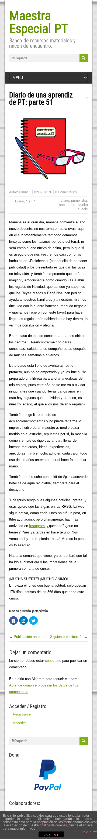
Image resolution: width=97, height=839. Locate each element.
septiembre (67, 205)
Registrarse (22, 714)
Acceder (19, 723)
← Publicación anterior (26, 637)
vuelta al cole (83, 207)
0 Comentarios (66, 192)
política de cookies (53, 825)
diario (65, 200)
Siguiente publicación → (69, 637)
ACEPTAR (51, 834)
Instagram (37, 526)
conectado (53, 661)
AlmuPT (24, 192)
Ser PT (31, 201)
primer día (79, 200)
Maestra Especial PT (38, 22)
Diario (19, 201)
